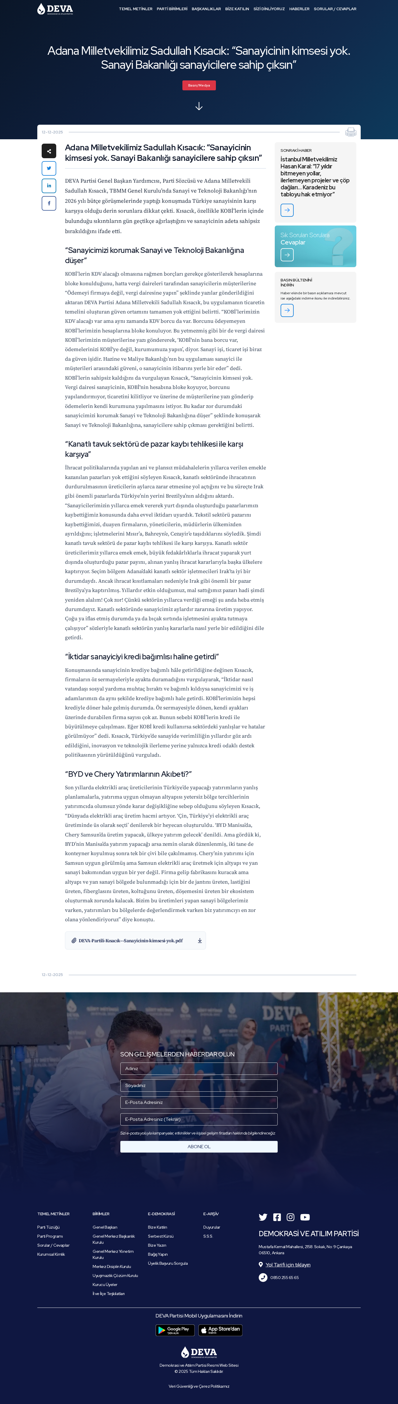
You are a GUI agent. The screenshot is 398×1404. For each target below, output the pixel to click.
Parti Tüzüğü (48, 1227)
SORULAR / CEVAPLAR (335, 8)
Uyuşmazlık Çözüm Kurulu (115, 1275)
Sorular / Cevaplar (53, 1245)
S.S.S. (208, 1236)
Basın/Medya (199, 85)
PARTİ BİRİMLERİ (172, 8)
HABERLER (299, 8)
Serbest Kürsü (161, 1236)
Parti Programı (50, 1236)
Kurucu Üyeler (105, 1284)
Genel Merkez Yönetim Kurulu (113, 1254)
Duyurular (211, 1227)
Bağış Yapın (158, 1254)
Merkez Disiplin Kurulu (112, 1266)
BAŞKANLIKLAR (206, 8)
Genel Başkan (105, 1227)
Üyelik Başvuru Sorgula (168, 1263)
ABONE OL (199, 1147)
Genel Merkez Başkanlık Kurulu (114, 1239)
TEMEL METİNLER (135, 8)
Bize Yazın (157, 1245)
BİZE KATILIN (237, 8)
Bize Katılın (157, 1227)
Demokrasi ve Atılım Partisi (55, 9)
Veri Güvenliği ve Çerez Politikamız (199, 1386)
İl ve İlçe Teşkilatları (109, 1293)
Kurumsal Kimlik (51, 1254)
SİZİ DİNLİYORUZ (269, 8)
